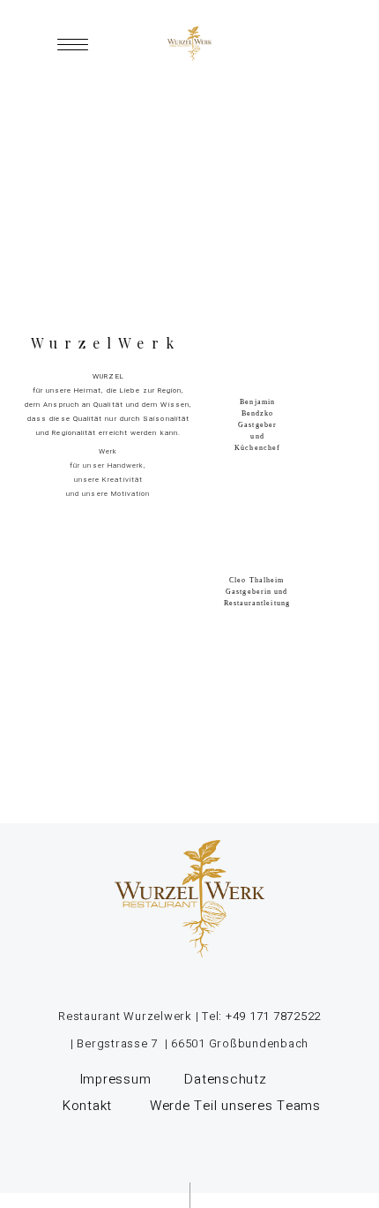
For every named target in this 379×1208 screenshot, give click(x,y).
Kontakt (87, 1105)
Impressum (115, 1079)
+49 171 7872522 (271, 1016)
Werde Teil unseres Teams (235, 1105)
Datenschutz (227, 1079)
